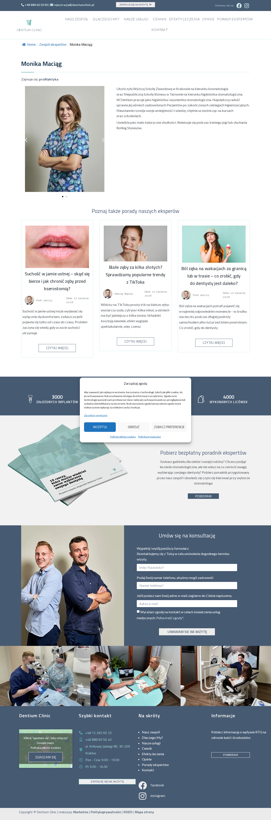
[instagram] (142, 796)
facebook (157, 785)
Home (31, 45)
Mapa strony (144, 811)
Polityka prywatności (149, 436)
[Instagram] (246, 5)
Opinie (208, 19)
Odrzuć (134, 427)
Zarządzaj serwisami (95, 415)
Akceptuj (100, 427)
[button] (26, 139)
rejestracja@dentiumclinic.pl (74, 5)
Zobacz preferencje (169, 427)
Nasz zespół (76, 19)
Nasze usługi (136, 19)
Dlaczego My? (106, 19)
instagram (158, 795)
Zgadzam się (45, 756)
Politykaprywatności (106, 811)
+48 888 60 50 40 (36, 5)
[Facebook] (239, 5)
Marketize (80, 811)
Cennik (160, 19)
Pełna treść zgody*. (170, 618)
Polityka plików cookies (123, 436)
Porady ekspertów (235, 19)
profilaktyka (48, 79)
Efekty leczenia (184, 19)
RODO (128, 811)
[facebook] (142, 785)
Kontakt (159, 30)
